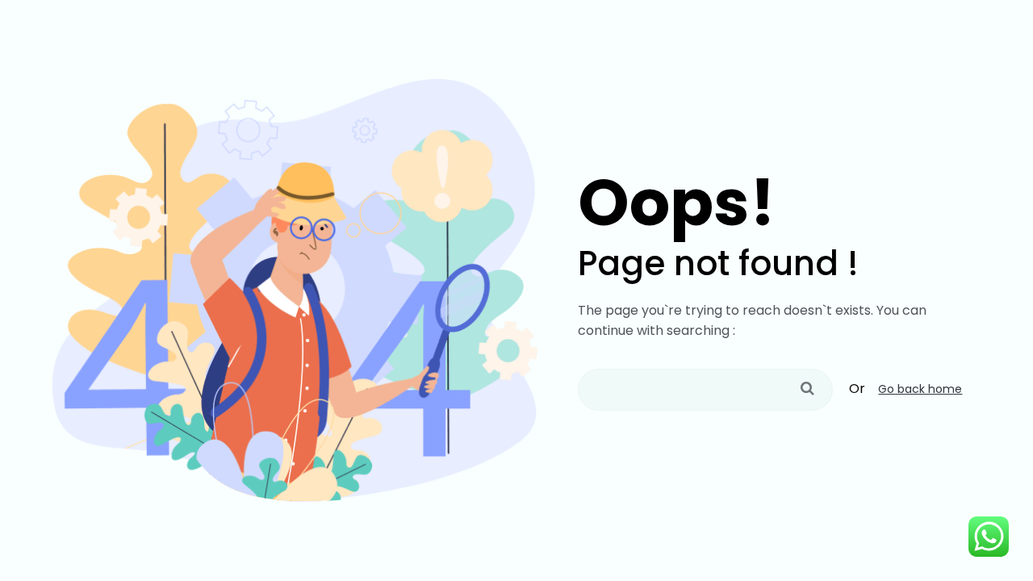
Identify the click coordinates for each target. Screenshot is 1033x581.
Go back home (920, 389)
